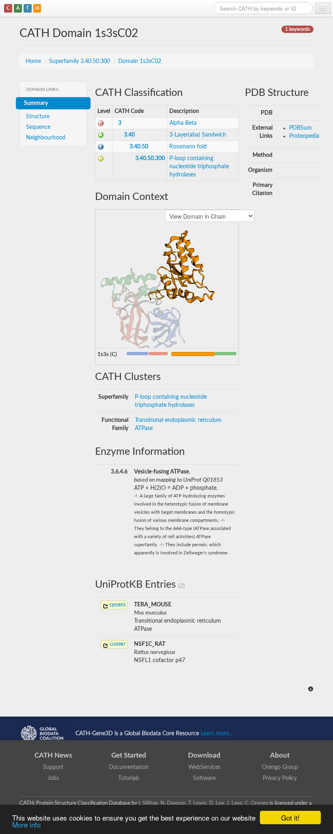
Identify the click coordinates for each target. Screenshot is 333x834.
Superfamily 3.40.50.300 (80, 61)
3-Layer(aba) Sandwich (197, 135)
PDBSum (300, 128)
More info (26, 824)
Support (53, 767)
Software (204, 778)
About (280, 755)
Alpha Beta (183, 123)
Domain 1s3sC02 (139, 61)
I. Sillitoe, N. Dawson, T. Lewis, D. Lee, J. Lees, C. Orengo (203, 803)
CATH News (53, 755)
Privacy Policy (280, 778)
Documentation (129, 767)
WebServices (204, 767)
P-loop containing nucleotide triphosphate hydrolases (199, 167)
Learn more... (216, 733)
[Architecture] (100, 135)
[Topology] (100, 147)
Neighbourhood (45, 138)
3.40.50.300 (150, 158)
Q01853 (116, 605)
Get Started (128, 755)
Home (34, 61)
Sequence (38, 127)
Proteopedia (304, 136)
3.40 (129, 135)
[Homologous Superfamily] (100, 158)
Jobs (53, 778)
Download (204, 755)
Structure (38, 116)
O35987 (116, 644)
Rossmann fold (188, 147)
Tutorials (128, 778)
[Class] (100, 123)
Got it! (290, 817)
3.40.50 (139, 147)
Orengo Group (280, 767)
